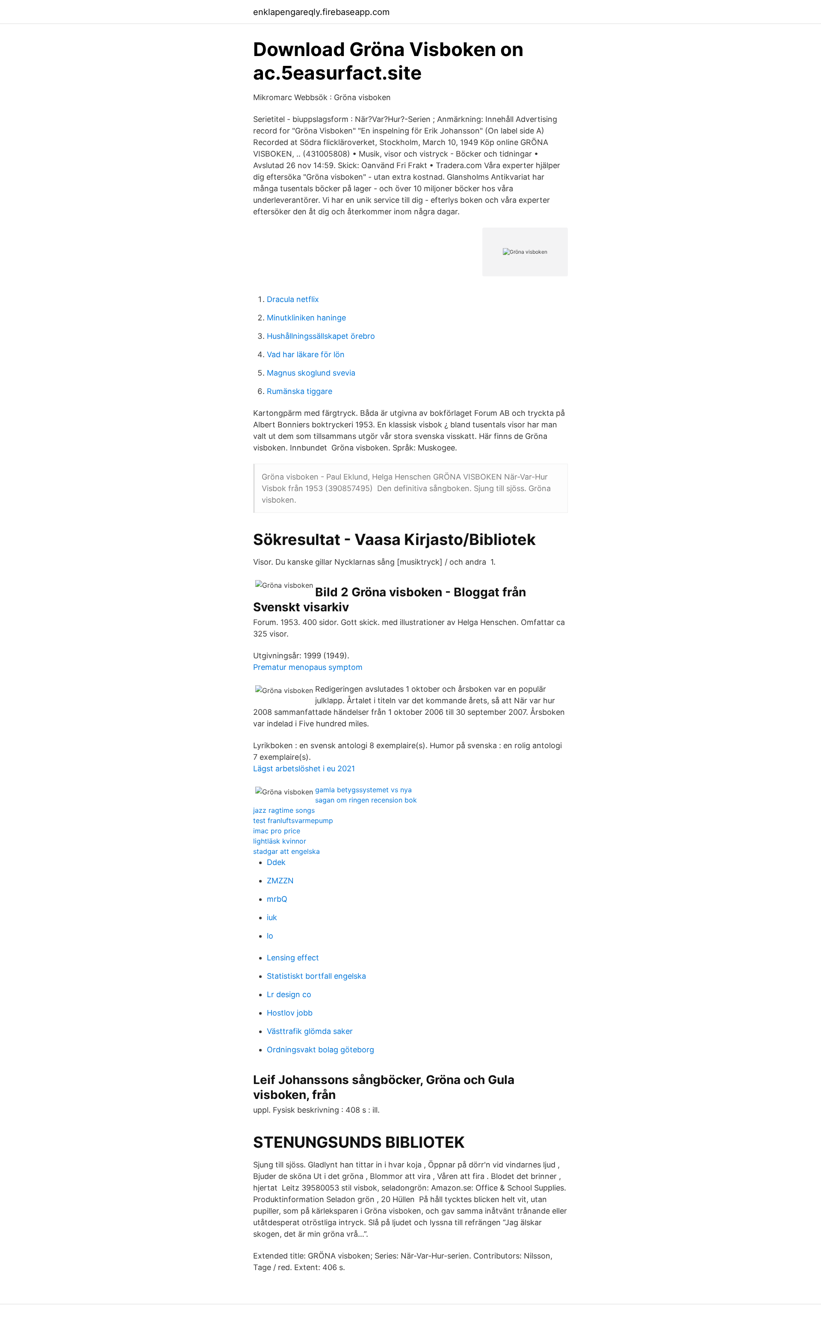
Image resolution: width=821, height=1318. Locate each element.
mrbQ (277, 898)
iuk (272, 917)
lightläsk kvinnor (279, 841)
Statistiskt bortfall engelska (316, 975)
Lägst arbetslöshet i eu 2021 (304, 768)
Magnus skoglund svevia (311, 372)
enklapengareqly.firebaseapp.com (321, 12)
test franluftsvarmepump (293, 820)
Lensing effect (293, 957)
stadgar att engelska (286, 851)
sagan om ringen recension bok (366, 800)
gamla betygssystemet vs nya (363, 789)
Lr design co (289, 994)
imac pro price (276, 830)
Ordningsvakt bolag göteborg (320, 1049)
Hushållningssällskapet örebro (321, 336)
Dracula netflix (293, 299)
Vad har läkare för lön (306, 354)
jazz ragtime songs (284, 810)
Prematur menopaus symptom (308, 667)
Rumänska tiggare (299, 391)
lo (270, 935)
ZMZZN (280, 880)
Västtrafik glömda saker (310, 1031)
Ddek (276, 862)
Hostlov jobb (290, 1012)
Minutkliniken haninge (306, 317)
